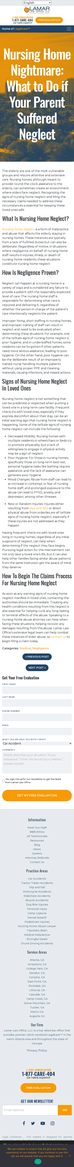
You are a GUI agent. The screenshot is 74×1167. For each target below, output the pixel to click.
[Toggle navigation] (69, 29)
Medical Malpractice (37, 934)
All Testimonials (37, 836)
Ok (38, 1161)
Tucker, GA (37, 1007)
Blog (37, 844)
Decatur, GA (37, 973)
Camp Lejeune (37, 913)
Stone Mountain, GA (37, 1003)
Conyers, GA (37, 977)
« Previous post (37, 656)
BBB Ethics (37, 832)
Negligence (40, 648)
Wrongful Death (37, 939)
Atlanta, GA (37, 960)
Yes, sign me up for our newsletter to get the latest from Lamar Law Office (33, 781)
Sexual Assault (37, 917)
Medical (25, 648)
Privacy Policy (37, 1050)
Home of (16, 28)
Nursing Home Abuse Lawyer (37, 926)
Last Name (8, 697)
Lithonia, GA (37, 990)
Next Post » (37, 667)
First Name (9, 684)
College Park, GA (37, 968)
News (37, 849)
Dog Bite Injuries (37, 904)
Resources (37, 840)
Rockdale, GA (37, 985)
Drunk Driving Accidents (37, 943)
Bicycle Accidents (37, 900)
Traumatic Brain (37, 930)
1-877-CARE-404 (22, 20)
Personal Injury (37, 909)
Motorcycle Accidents (37, 891)
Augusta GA (37, 1016)
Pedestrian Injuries (37, 921)
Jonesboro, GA (37, 964)
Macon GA (37, 1011)
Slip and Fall (37, 887)
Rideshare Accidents (37, 896)
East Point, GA (37, 981)
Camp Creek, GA (37, 998)
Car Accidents (37, 878)
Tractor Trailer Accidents (37, 883)
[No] (69, 1155)
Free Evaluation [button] (49, 20)
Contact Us (37, 862)
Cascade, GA (37, 994)
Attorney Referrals (37, 857)
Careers (37, 853)
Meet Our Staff (37, 827)
